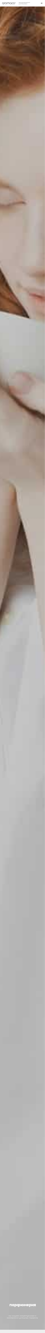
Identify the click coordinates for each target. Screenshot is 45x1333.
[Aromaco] (9, 2)
